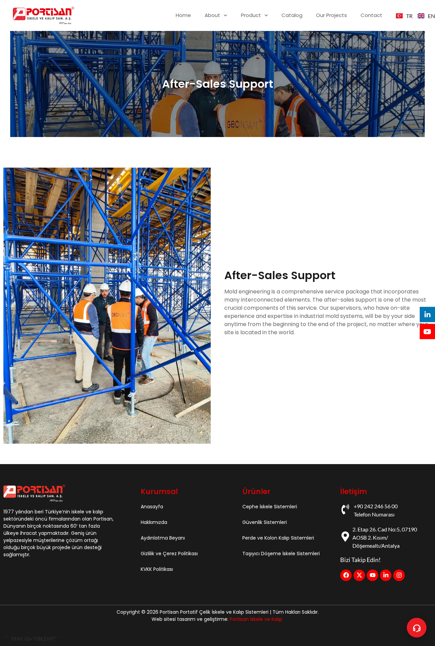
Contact (371, 15)
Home (183, 15)
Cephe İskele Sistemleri (269, 506)
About (212, 15)
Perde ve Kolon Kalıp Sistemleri (278, 537)
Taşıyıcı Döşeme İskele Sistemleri (281, 553)
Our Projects (331, 15)
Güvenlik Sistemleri (264, 522)
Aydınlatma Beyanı (163, 537)
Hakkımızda (154, 522)
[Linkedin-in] (386, 575)
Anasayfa (152, 506)
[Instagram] (399, 575)
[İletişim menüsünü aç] (417, 628)
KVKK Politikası (157, 569)
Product (251, 15)
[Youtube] (372, 575)
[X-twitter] (359, 575)
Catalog (291, 15)
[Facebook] (346, 575)
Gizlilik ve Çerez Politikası (169, 553)
